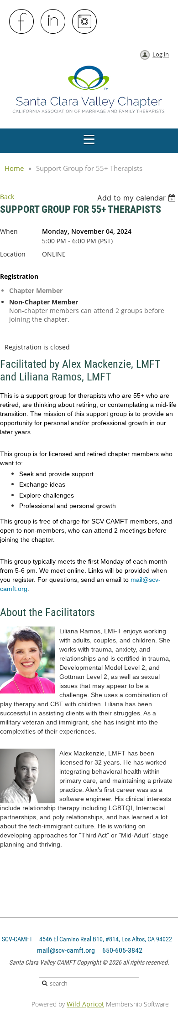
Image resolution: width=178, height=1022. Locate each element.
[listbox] (137, 197)
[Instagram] (85, 22)
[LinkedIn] (53, 22)
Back (7, 196)
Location (13, 254)
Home (14, 168)
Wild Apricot (85, 1004)
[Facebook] (22, 22)
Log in (160, 54)
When (9, 231)
